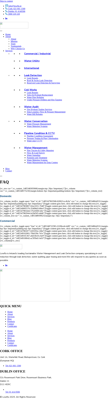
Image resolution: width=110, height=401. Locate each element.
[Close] (1, 176)
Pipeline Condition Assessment (40, 136)
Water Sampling (33, 155)
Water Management (35, 147)
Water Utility (32, 60)
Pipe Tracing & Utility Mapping (40, 150)
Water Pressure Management (39, 124)
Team (13, 44)
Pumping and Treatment (37, 158)
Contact (8, 171)
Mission (14, 41)
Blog (7, 169)
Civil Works (30, 89)
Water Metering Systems (37, 126)
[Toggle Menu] (1, 30)
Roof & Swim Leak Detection (39, 80)
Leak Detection (33, 75)
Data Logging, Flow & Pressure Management (46, 112)
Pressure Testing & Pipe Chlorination (42, 138)
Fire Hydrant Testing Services (39, 109)
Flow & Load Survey (36, 153)
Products (11, 321)
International (31, 68)
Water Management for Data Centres (42, 162)
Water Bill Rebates (35, 114)
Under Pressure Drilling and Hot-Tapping (44, 100)
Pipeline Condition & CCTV (39, 133)
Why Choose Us (18, 48)
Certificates (12, 326)
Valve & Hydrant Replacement (40, 95)
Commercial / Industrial (37, 53)
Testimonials (16, 46)
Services (8, 51)
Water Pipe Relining (35, 97)
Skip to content (6, 1)
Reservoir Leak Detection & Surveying (43, 83)
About (8, 36)
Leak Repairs (32, 78)
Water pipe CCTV (34, 141)
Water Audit (31, 106)
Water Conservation (35, 121)
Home (8, 34)
